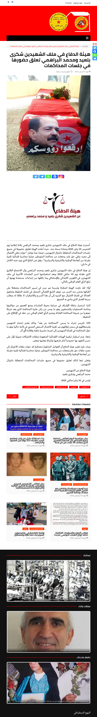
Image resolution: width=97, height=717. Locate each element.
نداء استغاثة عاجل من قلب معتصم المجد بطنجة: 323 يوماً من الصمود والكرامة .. (27, 440)
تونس (73, 387)
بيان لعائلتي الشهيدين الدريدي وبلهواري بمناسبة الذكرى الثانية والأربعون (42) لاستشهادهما (27, 486)
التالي (14, 396)
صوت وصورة (77, 3)
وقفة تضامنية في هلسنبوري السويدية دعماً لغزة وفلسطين (29, 534)
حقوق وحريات (65, 71)
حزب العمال (61, 387)
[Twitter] (36, 176)
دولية (58, 71)
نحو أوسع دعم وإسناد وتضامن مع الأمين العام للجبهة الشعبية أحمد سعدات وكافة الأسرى (71, 490)
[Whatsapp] (48, 176)
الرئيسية (87, 3)
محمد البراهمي (29, 387)
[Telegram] (42, 176)
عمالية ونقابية (26, 434)
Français (68, 3)
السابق (82, 396)
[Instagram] (61, 176)
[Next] (85, 580)
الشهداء (84, 387)
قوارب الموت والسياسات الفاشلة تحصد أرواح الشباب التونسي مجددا (71, 534)
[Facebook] (55, 176)
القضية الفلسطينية (80, 484)
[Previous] (11, 631)
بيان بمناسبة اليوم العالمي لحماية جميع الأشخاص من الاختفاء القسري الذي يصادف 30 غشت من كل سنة (70, 440)
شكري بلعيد (46, 387)
